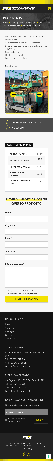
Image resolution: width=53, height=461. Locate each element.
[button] (13, 94)
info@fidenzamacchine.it (22, 366)
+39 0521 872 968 (17, 359)
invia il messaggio (26, 299)
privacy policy (14, 421)
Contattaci (10, 338)
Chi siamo (9, 328)
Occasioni (9, 335)
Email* (8, 238)
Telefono (10, 250)
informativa (30, 291)
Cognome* (10, 225)
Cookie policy (26, 448)
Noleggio (24, 22)
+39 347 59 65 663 (19, 362)
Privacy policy (39, 446)
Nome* (8, 212)
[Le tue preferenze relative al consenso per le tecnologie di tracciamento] (48, 456)
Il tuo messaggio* (14, 263)
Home (5, 22)
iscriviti (40, 419)
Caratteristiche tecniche (19, 145)
